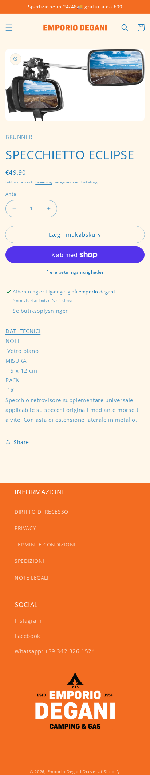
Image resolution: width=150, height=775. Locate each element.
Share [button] (21, 442)
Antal (11, 194)
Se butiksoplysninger (40, 310)
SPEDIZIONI (29, 560)
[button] (9, 28)
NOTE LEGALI (32, 577)
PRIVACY (25, 528)
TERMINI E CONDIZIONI (45, 544)
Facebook (27, 635)
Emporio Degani (64, 771)
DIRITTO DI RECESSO (41, 511)
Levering (43, 181)
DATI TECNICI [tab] (22, 331)
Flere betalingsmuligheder (75, 272)
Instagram (28, 620)
